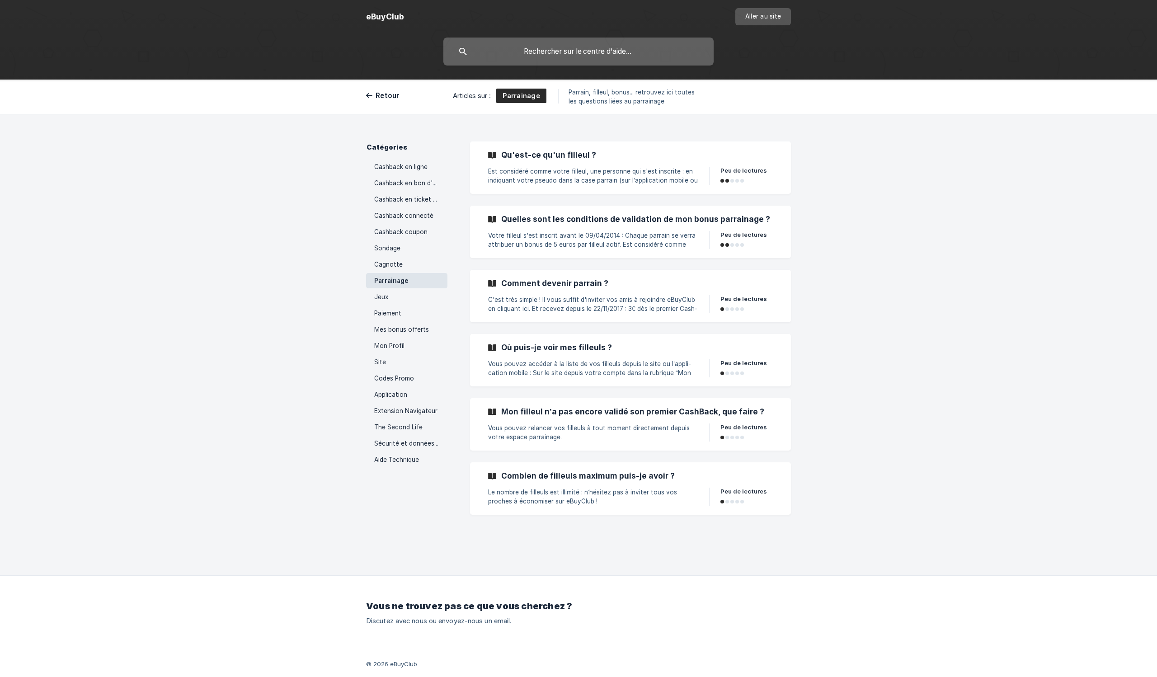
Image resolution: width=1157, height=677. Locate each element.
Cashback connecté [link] (403, 215)
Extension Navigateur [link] (405, 410)
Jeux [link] (381, 297)
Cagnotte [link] (388, 264)
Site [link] (380, 362)
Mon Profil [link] (389, 345)
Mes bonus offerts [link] (401, 329)
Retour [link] (388, 95)
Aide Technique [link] (396, 459)
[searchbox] (578, 52)
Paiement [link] (387, 313)
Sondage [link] (387, 248)
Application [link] (390, 394)
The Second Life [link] (398, 427)
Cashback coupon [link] (401, 231)
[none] (385, 16)
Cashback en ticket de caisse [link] (410, 199)
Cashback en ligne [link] (401, 166)
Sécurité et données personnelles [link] (410, 443)
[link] (630, 167)
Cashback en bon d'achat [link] (410, 183)
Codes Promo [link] (394, 378)
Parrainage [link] (391, 280)
